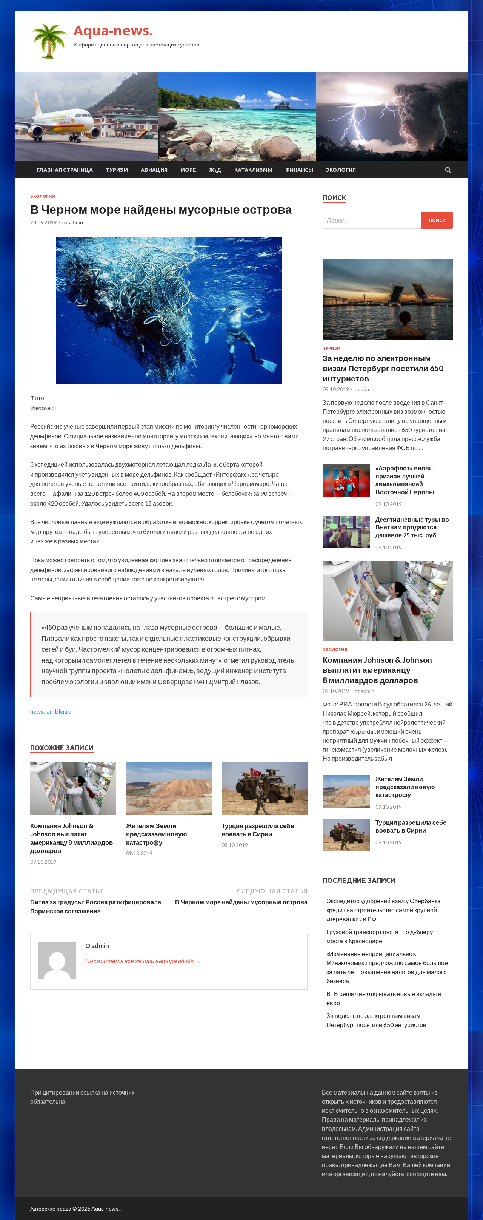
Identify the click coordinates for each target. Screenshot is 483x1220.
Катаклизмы (253, 170)
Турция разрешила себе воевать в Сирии (258, 830)
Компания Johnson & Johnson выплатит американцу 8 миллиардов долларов (71, 838)
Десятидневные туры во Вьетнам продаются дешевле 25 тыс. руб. (412, 527)
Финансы (299, 170)
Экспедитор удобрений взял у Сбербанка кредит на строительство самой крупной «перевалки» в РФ (383, 909)
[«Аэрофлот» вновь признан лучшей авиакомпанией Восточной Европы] (346, 494)
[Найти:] (388, 220)
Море (188, 170)
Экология (341, 170)
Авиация (154, 170)
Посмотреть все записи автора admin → (143, 960)
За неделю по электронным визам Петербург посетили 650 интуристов (383, 368)
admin (76, 222)
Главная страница (65, 170)
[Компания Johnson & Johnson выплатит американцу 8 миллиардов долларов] (73, 817)
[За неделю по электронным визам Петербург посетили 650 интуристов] (388, 341)
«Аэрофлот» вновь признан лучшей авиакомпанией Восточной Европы (404, 479)
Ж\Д (215, 170)
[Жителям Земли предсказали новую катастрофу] (169, 817)
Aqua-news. (113, 30)
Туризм (117, 170)
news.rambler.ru (50, 711)
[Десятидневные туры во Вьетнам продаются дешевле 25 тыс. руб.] (346, 545)
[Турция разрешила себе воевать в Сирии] (265, 817)
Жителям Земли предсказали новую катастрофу (156, 834)
